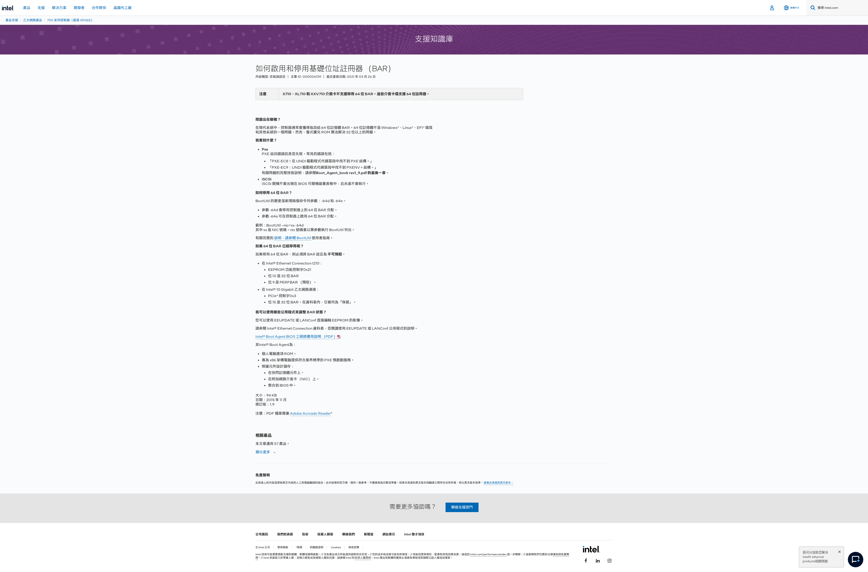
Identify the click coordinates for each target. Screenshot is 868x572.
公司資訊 (261, 534)
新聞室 (368, 534)
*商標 (299, 547)
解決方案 (59, 7)
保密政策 (353, 547)
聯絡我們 (348, 534)
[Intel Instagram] (609, 560)
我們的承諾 (285, 534)
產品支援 (11, 20)
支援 (41, 7)
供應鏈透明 (316, 547)
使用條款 (282, 547)
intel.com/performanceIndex (488, 554)
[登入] (772, 8)
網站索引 (388, 534)
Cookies (336, 547)
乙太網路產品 (32, 20)
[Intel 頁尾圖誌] (591, 549)
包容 (305, 534)
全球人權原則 (363, 558)
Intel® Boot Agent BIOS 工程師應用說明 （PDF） (296, 336)
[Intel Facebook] (586, 560)
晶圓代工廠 (122, 7)
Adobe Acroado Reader (310, 413)
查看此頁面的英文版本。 (499, 483)
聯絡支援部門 (462, 507)
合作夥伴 (99, 7)
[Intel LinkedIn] (597, 560)
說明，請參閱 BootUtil (292, 238)
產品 (26, 7)
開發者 (79, 7)
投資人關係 (325, 534)
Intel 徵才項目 (414, 534)
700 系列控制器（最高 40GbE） (70, 20)
